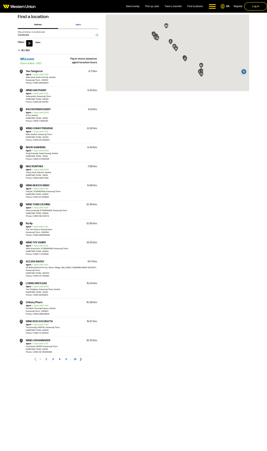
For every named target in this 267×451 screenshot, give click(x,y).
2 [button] (46, 359)
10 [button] (75, 359)
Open (37, 42)
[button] (225, 6)
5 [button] (66, 359)
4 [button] (59, 359)
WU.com (27, 59)
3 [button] (53, 359)
